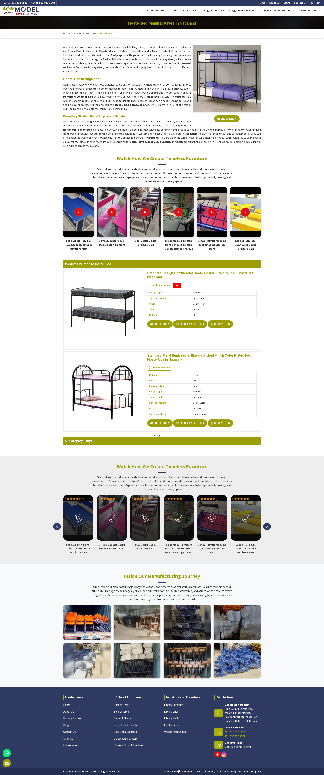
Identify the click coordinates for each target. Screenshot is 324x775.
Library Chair (171, 711)
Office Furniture (307, 10)
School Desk (121, 705)
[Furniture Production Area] (187, 660)
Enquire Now (229, 118)
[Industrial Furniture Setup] (87, 660)
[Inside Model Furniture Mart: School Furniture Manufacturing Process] (178, 212)
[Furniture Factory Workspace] (137, 660)
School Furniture (157, 10)
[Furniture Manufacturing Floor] (187, 622)
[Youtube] (312, 3)
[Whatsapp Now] (7, 753)
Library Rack (171, 718)
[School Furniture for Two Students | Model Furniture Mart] (78, 212)
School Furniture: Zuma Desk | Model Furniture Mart (212, 245)
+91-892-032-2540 (44, 3)
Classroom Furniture (126, 738)
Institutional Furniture (277, 10)
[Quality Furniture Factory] (237, 660)
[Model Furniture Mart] (20, 11)
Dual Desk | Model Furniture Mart (145, 243)
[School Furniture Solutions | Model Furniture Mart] (245, 212)
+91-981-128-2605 (16, 3)
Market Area (70, 745)
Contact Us (300, 3)
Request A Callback (192, 324)
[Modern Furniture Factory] (137, 622)
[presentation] (57, 526)
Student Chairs (122, 718)
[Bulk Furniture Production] (237, 622)
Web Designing (205, 771)
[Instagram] (318, 3)
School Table (121, 711)
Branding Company (250, 771)
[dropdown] (169, 11)
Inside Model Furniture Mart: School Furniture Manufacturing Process (178, 245)
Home (262, 3)
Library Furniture (173, 705)
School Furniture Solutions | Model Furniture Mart (245, 245)
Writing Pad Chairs (175, 732)
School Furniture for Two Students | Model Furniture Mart (78, 245)
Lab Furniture (171, 725)
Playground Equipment (243, 10)
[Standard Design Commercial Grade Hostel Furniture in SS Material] (177, 285)
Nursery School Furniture (128, 745)
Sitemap (68, 738)
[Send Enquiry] (7, 763)
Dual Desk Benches (125, 732)
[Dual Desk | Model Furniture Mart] (145, 212)
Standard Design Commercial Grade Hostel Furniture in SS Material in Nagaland (201, 275)
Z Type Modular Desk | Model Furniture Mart (112, 243)
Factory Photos (72, 718)
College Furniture (211, 10)
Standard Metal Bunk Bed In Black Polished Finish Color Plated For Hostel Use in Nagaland (198, 357)
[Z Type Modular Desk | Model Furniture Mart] (111, 212)
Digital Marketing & (226, 771)
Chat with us (222, 324)
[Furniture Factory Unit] (87, 622)
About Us (274, 3)
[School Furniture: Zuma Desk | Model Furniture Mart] (212, 212)
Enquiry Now (162, 324)
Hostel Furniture (184, 10)
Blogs (287, 3)
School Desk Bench (125, 725)
